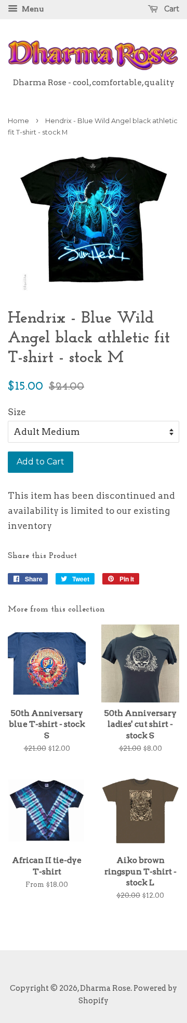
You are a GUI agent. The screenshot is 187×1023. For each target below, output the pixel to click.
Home (18, 121)
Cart (170, 9)
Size (17, 412)
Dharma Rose (105, 988)
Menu (32, 9)
